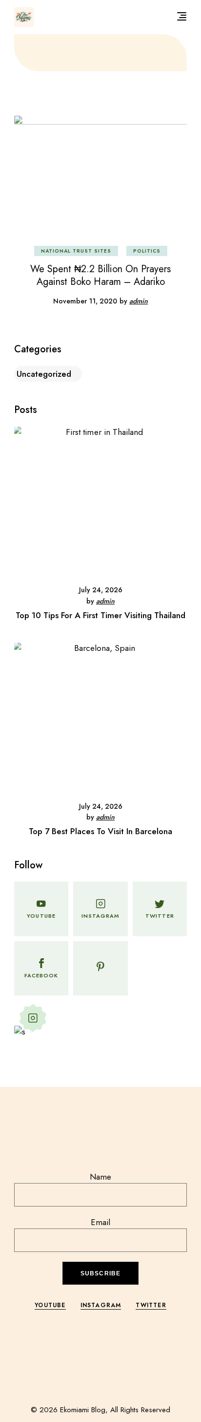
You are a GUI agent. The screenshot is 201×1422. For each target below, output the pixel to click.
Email (100, 1222)
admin (138, 301)
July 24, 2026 (100, 590)
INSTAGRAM (100, 1305)
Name (100, 1177)
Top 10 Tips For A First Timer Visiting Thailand (100, 615)
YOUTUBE (50, 1305)
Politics (147, 251)
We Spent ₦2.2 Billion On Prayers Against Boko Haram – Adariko (100, 275)
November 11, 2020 (85, 301)
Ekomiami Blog (82, 1409)
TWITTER (151, 1305)
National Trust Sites (76, 251)
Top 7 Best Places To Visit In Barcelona (100, 831)
